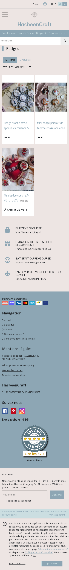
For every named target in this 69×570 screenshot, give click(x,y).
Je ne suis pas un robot (19, 500)
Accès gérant (58, 514)
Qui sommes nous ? (14, 334)
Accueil (7, 320)
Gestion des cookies (12, 370)
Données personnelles (13, 375)
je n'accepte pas (17, 563)
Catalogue (9, 324)
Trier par (8, 66)
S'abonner (57, 494)
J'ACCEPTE (52, 563)
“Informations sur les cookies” (53, 549)
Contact (36, 4)
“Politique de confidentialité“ (39, 552)
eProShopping (9, 514)
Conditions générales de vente (19, 338)
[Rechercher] (65, 41)
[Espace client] (45, 4)
